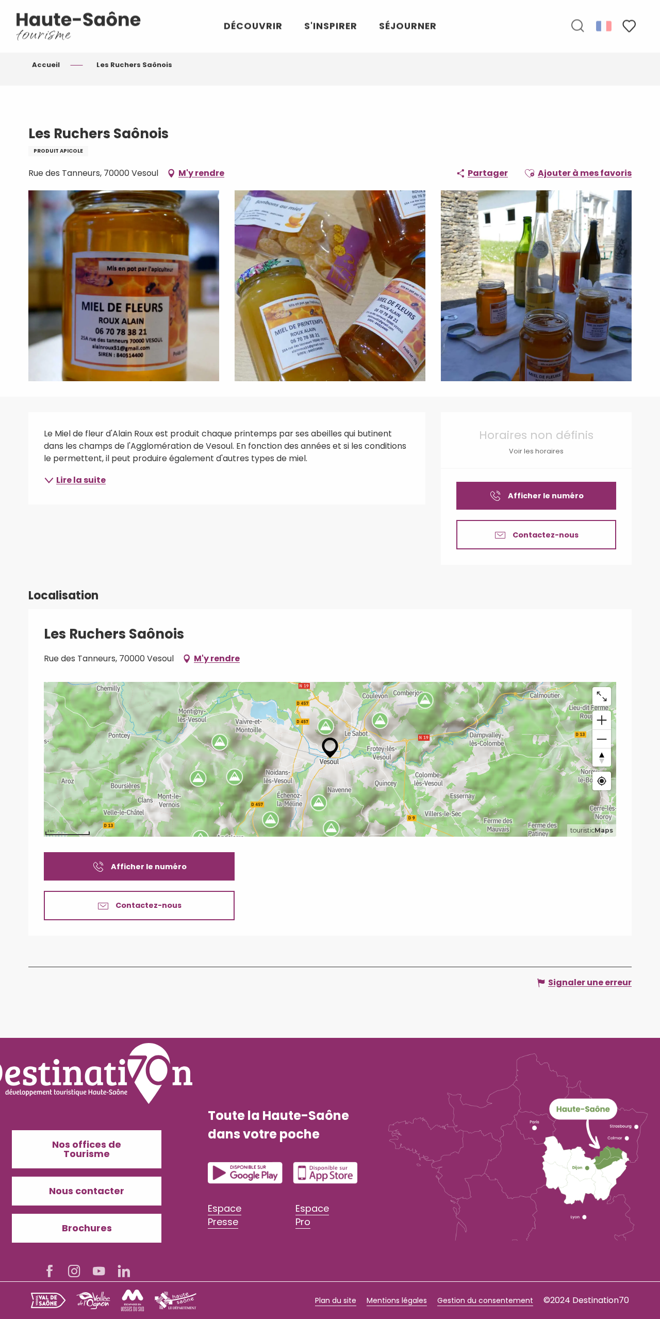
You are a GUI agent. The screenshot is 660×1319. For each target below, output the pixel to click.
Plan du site (335, 1300)
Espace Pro (312, 1215)
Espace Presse (224, 1215)
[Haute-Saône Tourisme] (78, 26)
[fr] (604, 25)
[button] (577, 26)
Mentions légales (397, 1300)
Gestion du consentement (485, 1300)
